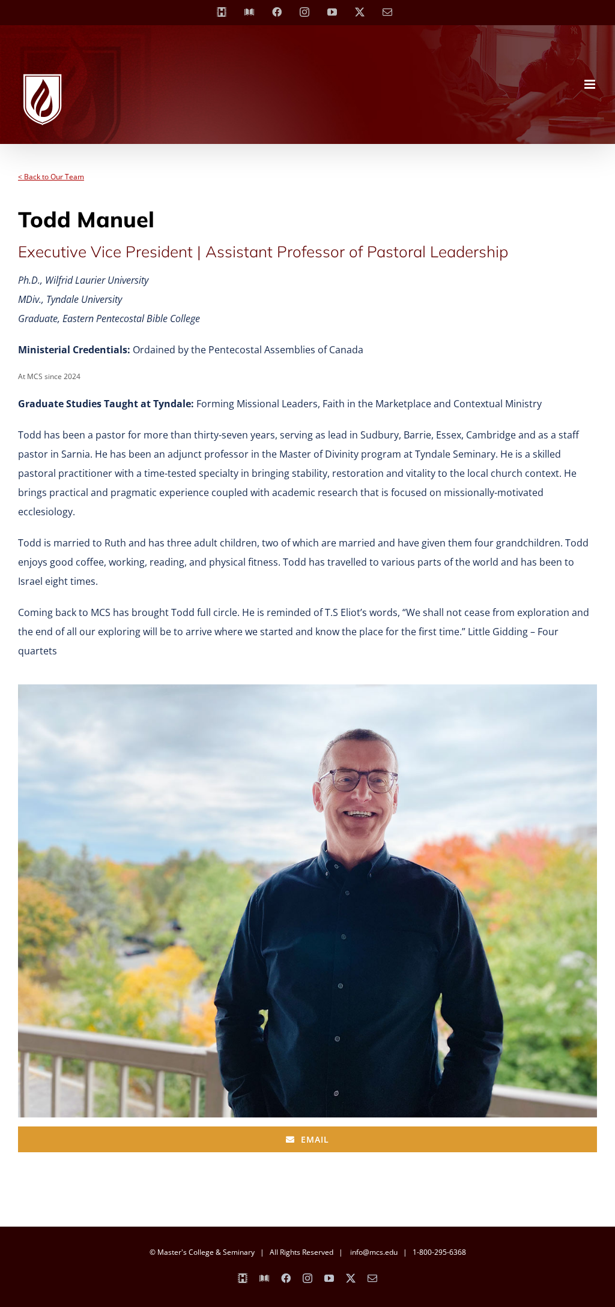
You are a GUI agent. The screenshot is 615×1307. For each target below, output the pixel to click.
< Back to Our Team (51, 177)
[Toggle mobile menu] (590, 84)
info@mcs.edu (374, 1252)
